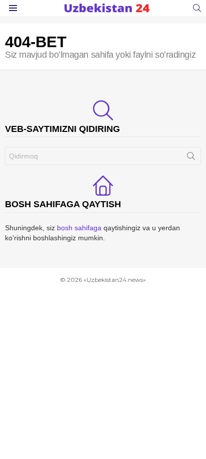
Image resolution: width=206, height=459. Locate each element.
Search (191, 158)
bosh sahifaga (79, 228)
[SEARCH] (197, 8)
